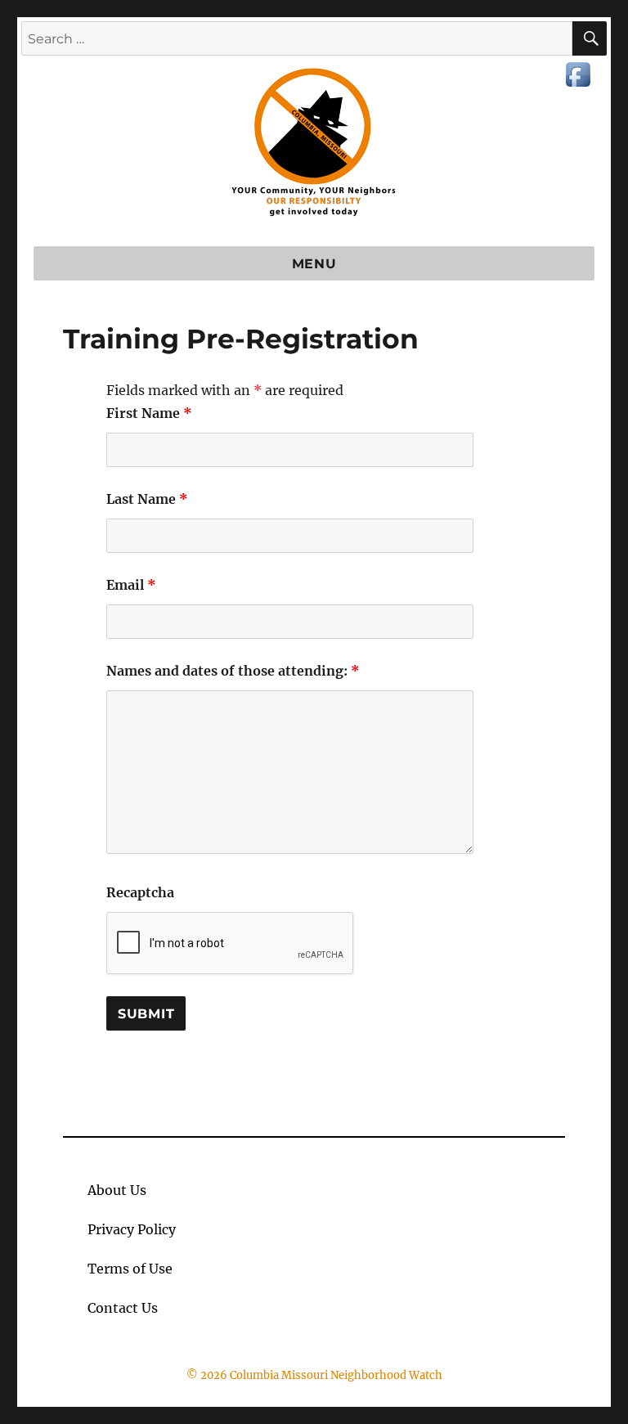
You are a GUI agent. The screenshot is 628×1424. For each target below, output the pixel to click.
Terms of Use (130, 1268)
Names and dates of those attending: (233, 671)
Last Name (147, 499)
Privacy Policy (131, 1229)
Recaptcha (140, 892)
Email (131, 585)
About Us (116, 1190)
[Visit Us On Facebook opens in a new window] (577, 73)
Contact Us (122, 1308)
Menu (314, 264)
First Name (149, 413)
